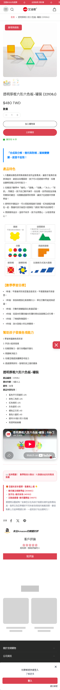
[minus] (6, 115)
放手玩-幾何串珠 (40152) (19, 494)
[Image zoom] (30, 50)
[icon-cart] (53, 9)
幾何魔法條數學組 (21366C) (20, 491)
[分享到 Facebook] (11, 520)
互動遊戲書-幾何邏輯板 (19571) (22, 498)
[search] (12, 9)
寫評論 (30, 556)
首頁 (13, 17)
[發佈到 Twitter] (17, 520)
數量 (5, 109)
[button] (30, 124)
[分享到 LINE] (24, 520)
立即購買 (30, 132)
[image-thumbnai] (7, 82)
